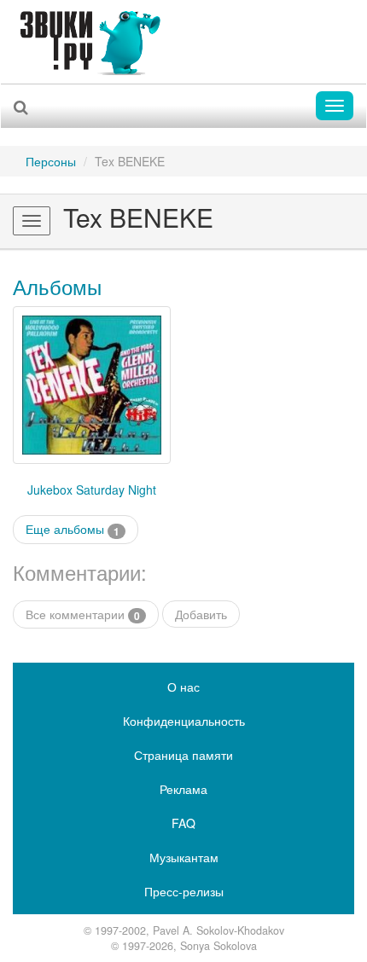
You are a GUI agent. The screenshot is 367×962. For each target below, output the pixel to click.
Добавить (201, 614)
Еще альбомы (72, 529)
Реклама (183, 788)
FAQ (183, 823)
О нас (183, 686)
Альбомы (57, 286)
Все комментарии (83, 614)
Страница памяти (183, 754)
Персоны (51, 161)
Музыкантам (183, 857)
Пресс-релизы (184, 891)
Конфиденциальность (184, 720)
